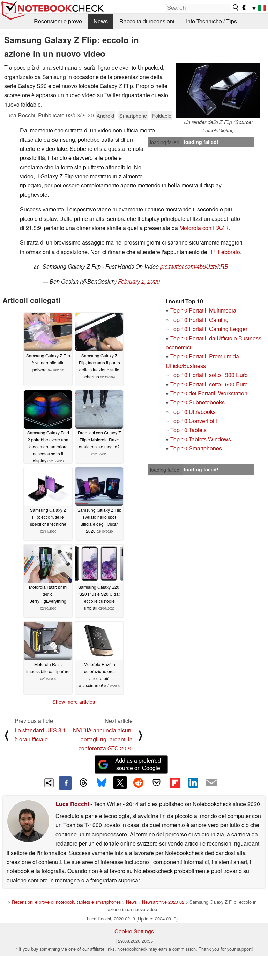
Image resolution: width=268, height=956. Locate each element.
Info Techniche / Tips (211, 21)
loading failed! (165, 142)
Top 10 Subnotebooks (197, 402)
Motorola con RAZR (204, 228)
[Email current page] (211, 782)
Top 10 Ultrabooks (193, 412)
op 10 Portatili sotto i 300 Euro (210, 375)
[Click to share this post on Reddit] (138, 782)
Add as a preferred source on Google (138, 764)
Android (105, 115)
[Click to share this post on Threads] (83, 782)
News (101, 21)
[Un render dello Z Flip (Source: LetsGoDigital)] (218, 90)
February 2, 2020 (139, 281)
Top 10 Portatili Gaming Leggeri (209, 329)
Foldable (161, 115)
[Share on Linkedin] (193, 782)
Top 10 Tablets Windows (200, 439)
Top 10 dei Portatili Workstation (208, 393)
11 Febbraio (225, 252)
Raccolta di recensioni (146, 21)
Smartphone (133, 115)
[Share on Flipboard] (174, 782)
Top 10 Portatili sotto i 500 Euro (209, 384)
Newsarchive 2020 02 (163, 902)
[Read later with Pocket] (156, 782)
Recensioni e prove (58, 21)
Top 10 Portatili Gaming (199, 320)
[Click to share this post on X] (120, 782)
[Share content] (49, 783)
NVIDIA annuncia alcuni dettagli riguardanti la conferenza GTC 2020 (103, 739)
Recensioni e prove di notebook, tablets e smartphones (66, 902)
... (260, 21)
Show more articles (73, 701)
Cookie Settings (134, 931)
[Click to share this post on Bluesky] (101, 782)
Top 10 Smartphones (196, 448)
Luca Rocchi (72, 804)
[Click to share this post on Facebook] (65, 782)
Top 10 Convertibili (193, 421)
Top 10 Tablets (188, 430)
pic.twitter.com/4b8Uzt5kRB (194, 266)
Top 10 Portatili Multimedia (203, 310)
